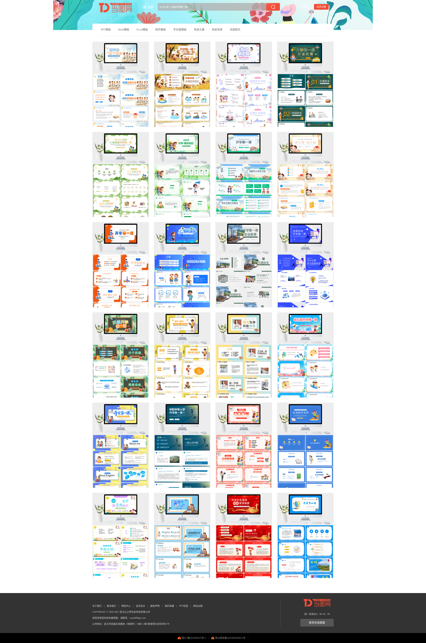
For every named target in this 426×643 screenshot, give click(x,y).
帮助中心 (126, 606)
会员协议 (140, 606)
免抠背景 (217, 29)
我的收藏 (169, 606)
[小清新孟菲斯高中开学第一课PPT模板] (243, 355)
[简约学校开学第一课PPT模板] (120, 264)
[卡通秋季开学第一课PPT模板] (182, 174)
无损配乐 (235, 29)
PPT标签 (183, 606)
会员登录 (304, 7)
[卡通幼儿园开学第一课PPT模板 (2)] (305, 355)
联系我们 (111, 606)
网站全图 (198, 606)
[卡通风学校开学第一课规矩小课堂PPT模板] (182, 264)
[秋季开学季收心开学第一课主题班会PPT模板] (182, 535)
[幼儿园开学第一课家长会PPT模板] (120, 535)
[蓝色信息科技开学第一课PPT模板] (305, 264)
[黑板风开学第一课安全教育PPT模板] (305, 84)
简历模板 (160, 29)
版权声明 (155, 606)
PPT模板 (106, 29)
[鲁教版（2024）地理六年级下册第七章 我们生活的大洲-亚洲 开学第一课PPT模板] (305, 535)
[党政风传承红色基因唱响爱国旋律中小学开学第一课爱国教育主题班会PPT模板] (243, 535)
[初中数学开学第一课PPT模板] (305, 445)
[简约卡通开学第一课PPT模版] (305, 174)
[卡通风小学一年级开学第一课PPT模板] (243, 445)
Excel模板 (142, 29)
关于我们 (97, 606)
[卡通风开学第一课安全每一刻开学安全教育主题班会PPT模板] (182, 84)
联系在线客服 (317, 622)
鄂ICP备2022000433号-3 (194, 638)
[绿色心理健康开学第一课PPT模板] (120, 174)
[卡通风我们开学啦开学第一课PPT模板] (243, 84)
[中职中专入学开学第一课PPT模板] (182, 445)
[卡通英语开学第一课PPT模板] (120, 355)
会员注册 (321, 6)
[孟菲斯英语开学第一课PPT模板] (120, 445)
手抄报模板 (180, 29)
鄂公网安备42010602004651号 (230, 638)
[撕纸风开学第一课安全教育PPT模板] (243, 264)
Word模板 (123, 29)
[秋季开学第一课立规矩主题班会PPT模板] (243, 174)
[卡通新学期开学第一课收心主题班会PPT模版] (120, 84)
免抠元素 (199, 29)
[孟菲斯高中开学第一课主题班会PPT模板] (182, 355)
